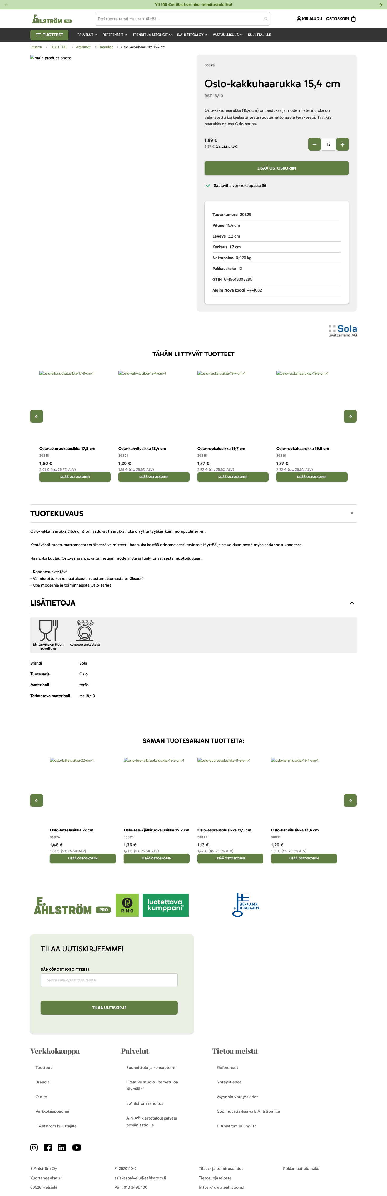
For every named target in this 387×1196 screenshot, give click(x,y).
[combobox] (182, 19)
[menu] (176, 35)
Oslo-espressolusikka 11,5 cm (224, 829)
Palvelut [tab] (135, 1051)
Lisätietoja (53, 603)
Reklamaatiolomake (301, 1168)
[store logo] (73, 915)
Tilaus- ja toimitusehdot (221, 1168)
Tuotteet (52, 34)
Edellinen (36, 416)
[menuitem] (87, 35)
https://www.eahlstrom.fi (222, 1187)
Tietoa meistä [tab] (235, 1051)
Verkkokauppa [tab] (55, 1051)
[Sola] (343, 332)
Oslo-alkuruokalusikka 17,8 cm (67, 448)
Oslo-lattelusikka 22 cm (71, 829)
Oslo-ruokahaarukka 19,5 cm (302, 448)
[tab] (193, 513)
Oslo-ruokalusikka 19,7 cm (221, 448)
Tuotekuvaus (56, 513)
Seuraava (350, 416)
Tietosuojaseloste (215, 1177)
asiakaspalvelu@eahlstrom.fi (140, 1177)
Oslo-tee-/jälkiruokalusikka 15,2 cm (156, 829)
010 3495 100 (135, 1187)
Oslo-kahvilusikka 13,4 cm (142, 448)
